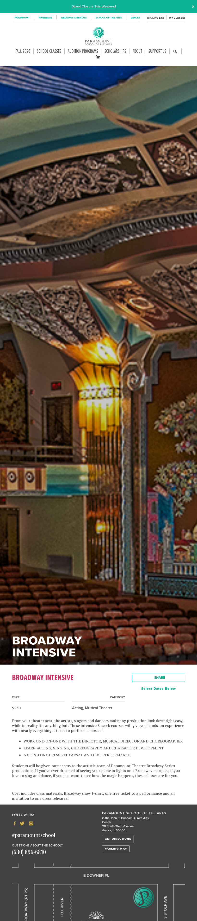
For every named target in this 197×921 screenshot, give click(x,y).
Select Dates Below (158, 689)
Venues (135, 17)
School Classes (49, 51)
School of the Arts (109, 17)
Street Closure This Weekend (94, 6)
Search (175, 53)
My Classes (177, 17)
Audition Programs (83, 51)
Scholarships (115, 51)
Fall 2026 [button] (22, 51)
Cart (99, 59)
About (137, 51)
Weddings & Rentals (74, 17)
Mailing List (155, 17)
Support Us (157, 51)
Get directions (118, 838)
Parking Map (116, 848)
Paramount (22, 17)
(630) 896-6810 (29, 852)
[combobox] (158, 677)
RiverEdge (45, 17)
